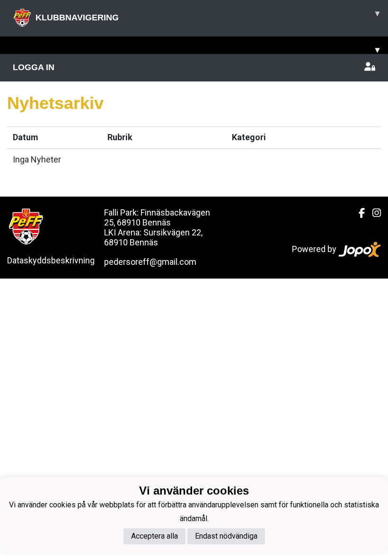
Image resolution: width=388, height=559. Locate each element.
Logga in (33, 67)
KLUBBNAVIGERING (207, 15)
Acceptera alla (154, 536)
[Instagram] (373, 213)
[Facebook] (358, 213)
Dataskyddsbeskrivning (51, 260)
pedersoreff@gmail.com (150, 262)
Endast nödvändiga (226, 536)
